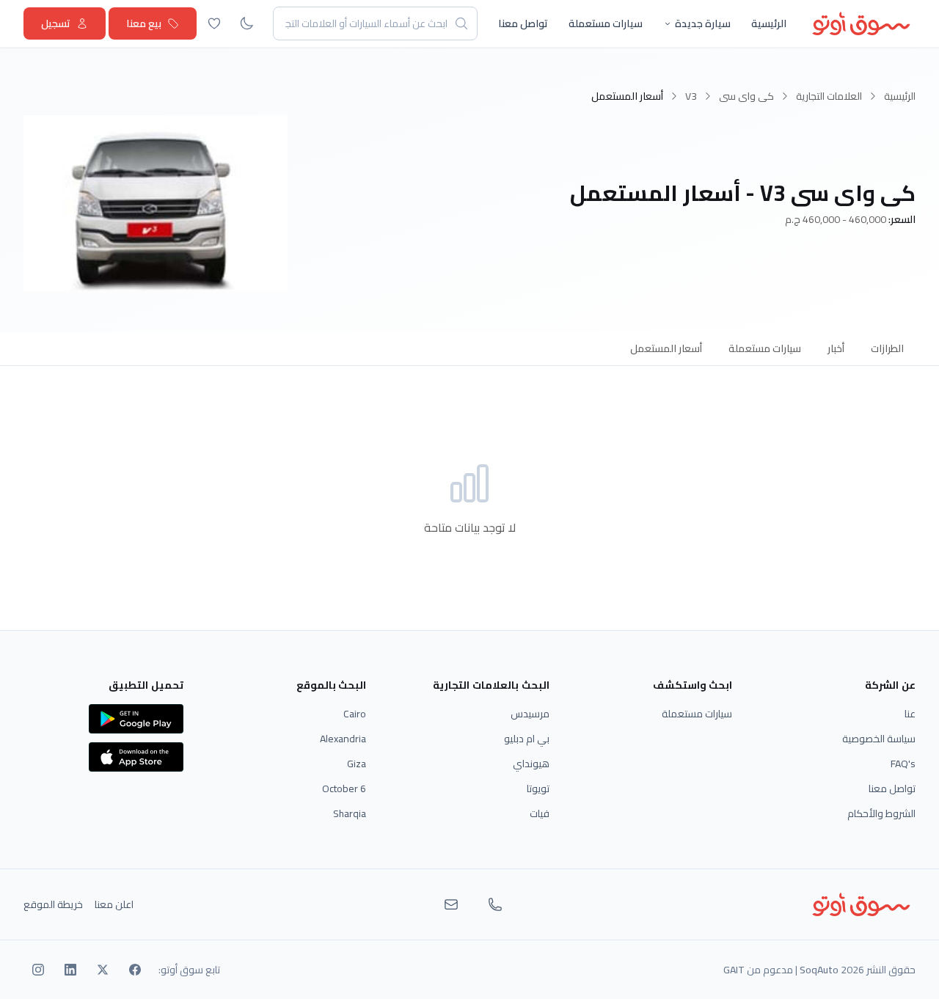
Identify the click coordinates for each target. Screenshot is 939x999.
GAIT (734, 969)
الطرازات (887, 348)
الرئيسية (768, 23)
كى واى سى (746, 96)
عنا (910, 713)
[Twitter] (102, 969)
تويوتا (538, 788)
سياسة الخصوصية (879, 738)
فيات (539, 813)
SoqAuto (819, 969)
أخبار (835, 348)
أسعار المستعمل (666, 348)
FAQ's (903, 763)
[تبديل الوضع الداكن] (246, 23)
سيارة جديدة (703, 23)
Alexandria (343, 738)
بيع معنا (143, 23)
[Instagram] (38, 969)
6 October (344, 788)
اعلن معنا (114, 904)
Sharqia (349, 813)
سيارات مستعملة (606, 23)
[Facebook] (135, 969)
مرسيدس (530, 713)
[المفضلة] (214, 23)
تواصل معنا (523, 23)
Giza (356, 763)
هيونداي (531, 763)
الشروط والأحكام (881, 813)
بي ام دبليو (526, 738)
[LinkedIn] (70, 969)
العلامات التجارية (829, 96)
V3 (691, 96)
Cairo (354, 713)
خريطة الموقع (53, 904)
